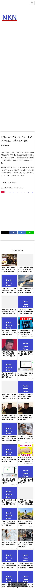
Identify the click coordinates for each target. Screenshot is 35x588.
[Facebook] (13, 232)
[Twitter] (5, 232)
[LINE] (30, 232)
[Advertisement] (17, 42)
